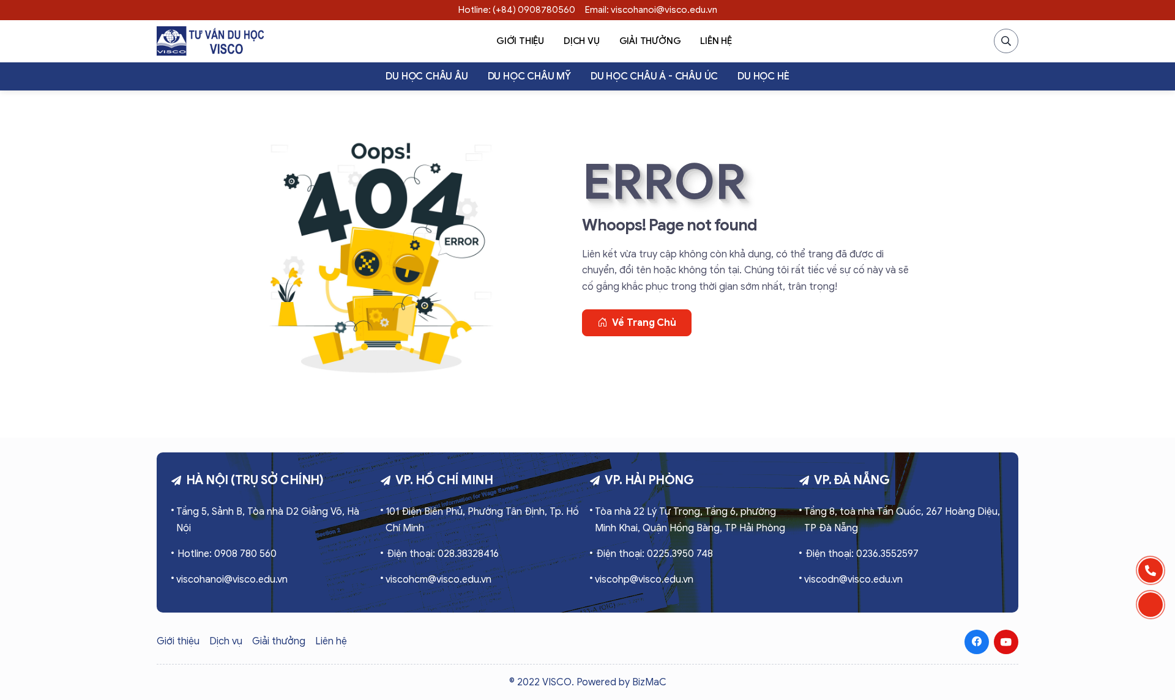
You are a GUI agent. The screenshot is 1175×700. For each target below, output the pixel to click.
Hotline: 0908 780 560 (227, 554)
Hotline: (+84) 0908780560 (516, 9)
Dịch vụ (582, 40)
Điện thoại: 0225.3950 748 (654, 554)
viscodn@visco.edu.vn (853, 579)
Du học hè (763, 76)
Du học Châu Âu (427, 76)
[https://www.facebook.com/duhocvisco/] (976, 642)
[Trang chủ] (210, 41)
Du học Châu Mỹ (529, 76)
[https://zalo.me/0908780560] (1150, 604)
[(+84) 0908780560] (1150, 570)
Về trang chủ (644, 323)
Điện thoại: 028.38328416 (443, 554)
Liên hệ (716, 40)
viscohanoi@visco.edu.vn (232, 579)
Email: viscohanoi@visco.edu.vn (651, 9)
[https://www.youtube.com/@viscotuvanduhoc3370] (1006, 642)
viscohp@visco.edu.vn (644, 579)
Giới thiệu (520, 40)
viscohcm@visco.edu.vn (438, 579)
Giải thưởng (650, 40)
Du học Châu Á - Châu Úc (654, 76)
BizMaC (649, 682)
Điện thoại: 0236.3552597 (862, 554)
